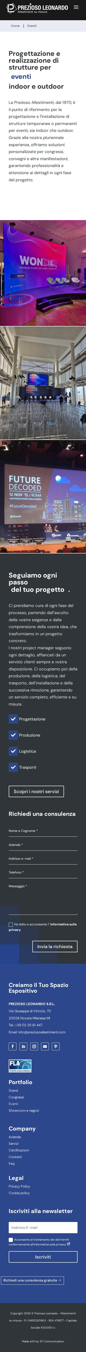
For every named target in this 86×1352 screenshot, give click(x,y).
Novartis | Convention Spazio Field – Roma (43, 273)
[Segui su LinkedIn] (23, 1046)
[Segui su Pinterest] (56, 1046)
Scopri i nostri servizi (36, 791)
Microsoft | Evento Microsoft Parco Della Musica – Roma (43, 496)
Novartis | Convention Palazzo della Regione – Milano (43, 383)
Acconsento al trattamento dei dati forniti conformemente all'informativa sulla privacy (39, 1242)
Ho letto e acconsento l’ (43, 927)
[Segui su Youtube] (45, 1046)
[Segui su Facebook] (13, 1046)
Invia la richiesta (54, 947)
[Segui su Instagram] (34, 1046)
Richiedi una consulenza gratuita (30, 1280)
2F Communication (52, 1341)
